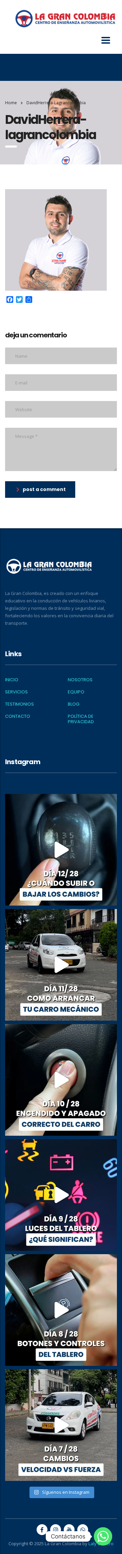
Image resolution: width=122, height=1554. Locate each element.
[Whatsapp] (103, 1536)
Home (11, 103)
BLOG (73, 704)
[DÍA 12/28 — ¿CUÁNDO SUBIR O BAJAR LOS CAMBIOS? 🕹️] (61, 850)
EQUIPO (76, 692)
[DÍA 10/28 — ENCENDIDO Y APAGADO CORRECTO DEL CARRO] (61, 1080)
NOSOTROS (80, 680)
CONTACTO (17, 716)
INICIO (11, 680)
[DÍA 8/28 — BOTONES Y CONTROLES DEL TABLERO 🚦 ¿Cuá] (61, 1310)
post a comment (44, 489)
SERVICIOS (16, 692)
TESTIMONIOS (19, 704)
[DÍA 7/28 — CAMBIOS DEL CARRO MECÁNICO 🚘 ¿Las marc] (61, 1425)
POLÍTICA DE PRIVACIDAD (81, 719)
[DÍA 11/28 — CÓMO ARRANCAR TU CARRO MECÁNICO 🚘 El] (61, 965)
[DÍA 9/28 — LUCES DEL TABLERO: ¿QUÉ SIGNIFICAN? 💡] (61, 1195)
